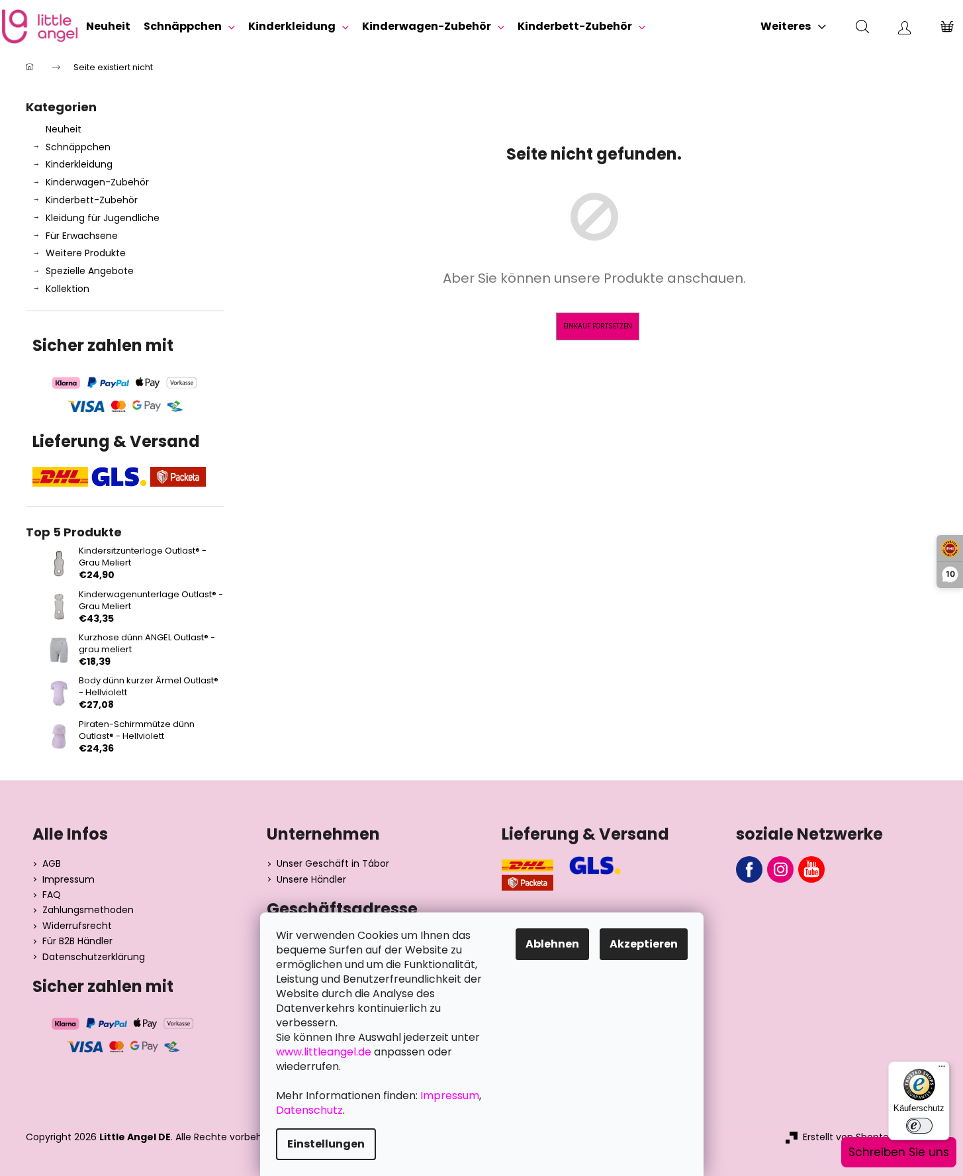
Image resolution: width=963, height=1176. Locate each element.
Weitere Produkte (86, 253)
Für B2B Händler (77, 941)
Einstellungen (326, 1144)
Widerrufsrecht (77, 926)
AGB (51, 864)
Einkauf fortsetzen (597, 326)
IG (780, 869)
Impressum (68, 879)
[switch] (919, 1126)
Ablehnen (552, 944)
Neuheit (63, 129)
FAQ (51, 895)
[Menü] (942, 1069)
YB (811, 869)
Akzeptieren (644, 944)
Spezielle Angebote (90, 270)
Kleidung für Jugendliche (103, 217)
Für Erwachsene (82, 235)
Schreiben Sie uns (898, 1152)
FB (749, 869)
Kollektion (67, 288)
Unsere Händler (311, 879)
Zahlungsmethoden (88, 910)
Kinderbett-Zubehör (92, 200)
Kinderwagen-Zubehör (97, 182)
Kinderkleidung (79, 164)
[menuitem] (108, 26)
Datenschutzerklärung (93, 957)
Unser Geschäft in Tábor (333, 864)
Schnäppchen (78, 147)
